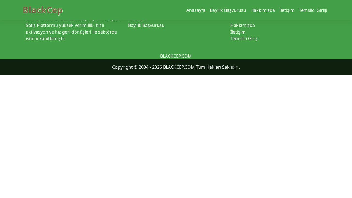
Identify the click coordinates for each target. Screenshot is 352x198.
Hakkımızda (263, 10)
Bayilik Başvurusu (228, 10)
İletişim (287, 10)
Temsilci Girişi (313, 10)
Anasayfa (195, 10)
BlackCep (43, 10)
